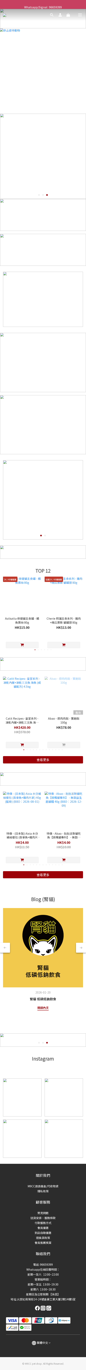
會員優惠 (43, 1228)
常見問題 (43, 1213)
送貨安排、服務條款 (43, 1218)
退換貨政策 (43, 1238)
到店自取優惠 (43, 1233)
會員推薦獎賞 (43, 1243)
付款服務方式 (43, 1223)
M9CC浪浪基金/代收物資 (43, 1186)
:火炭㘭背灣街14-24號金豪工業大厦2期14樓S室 (46, 1299)
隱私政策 (43, 1191)
